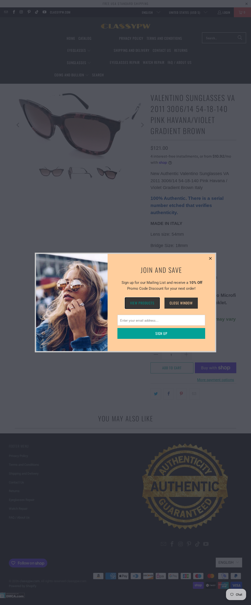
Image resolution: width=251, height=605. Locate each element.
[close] (210, 258)
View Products (142, 302)
